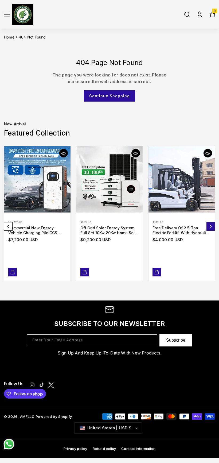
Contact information (138, 448)
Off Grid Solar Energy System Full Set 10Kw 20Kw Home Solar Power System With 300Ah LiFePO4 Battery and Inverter (109, 230)
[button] (7, 14)
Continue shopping (109, 96)
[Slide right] (210, 226)
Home (9, 37)
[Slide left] (8, 226)
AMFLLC (27, 416)
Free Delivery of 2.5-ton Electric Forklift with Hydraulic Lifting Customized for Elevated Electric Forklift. (180, 230)
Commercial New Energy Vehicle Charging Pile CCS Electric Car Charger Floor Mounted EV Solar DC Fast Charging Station (32, 230)
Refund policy (104, 448)
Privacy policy (75, 448)
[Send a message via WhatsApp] (9, 444)
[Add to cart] (12, 272)
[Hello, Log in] (199, 14)
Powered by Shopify (54, 416)
